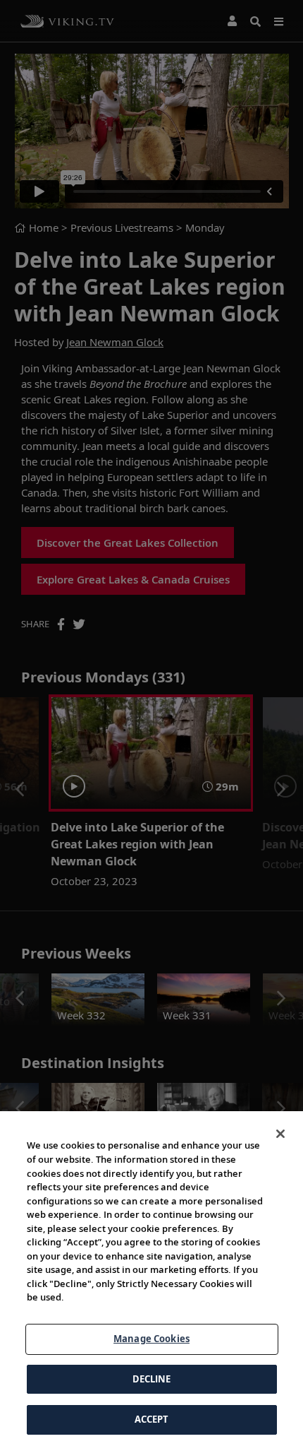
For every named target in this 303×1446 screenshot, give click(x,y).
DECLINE (151, 1379)
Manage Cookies (151, 1338)
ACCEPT (152, 1419)
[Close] (280, 1133)
